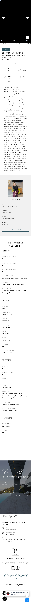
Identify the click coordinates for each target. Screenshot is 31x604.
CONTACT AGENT (15, 229)
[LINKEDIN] (12, 575)
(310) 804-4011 (6, 212)
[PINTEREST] (22, 575)
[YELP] (26, 575)
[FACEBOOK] (4, 575)
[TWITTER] (15, 575)
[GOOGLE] (15, 579)
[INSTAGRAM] (8, 575)
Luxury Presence (20, 585)
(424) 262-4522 (10, 534)
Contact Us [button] (15, 504)
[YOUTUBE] (19, 575)
